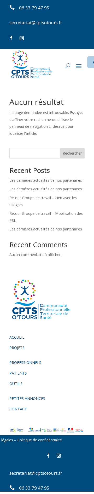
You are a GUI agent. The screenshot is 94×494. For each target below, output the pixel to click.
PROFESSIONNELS (25, 362)
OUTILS (15, 383)
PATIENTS (18, 373)
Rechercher (72, 153)
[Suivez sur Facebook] (11, 38)
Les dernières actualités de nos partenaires (45, 180)
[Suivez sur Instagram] (21, 38)
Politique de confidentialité (40, 439)
